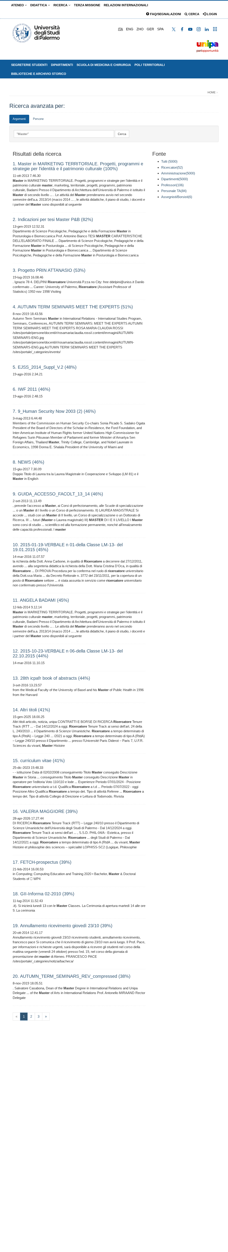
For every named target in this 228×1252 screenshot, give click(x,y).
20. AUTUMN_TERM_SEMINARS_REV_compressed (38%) (71, 976)
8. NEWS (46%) (28, 462)
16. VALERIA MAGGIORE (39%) (45, 811)
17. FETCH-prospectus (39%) (42, 862)
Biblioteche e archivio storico (38, 74)
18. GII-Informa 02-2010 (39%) (43, 893)
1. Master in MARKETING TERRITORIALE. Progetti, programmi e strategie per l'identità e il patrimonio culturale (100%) (78, 166)
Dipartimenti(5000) (174, 179)
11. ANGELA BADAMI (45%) (41, 600)
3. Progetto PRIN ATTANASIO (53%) (49, 270)
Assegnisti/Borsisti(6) (176, 197)
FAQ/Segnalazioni (165, 14)
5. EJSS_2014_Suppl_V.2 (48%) (45, 367)
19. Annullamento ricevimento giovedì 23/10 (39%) (62, 925)
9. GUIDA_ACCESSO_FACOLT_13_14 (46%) (58, 493)
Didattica (39, 5)
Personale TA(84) (174, 191)
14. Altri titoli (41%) (31, 709)
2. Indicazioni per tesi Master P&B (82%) (53, 219)
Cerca (193, 14)
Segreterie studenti (29, 65)
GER (150, 29)
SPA (160, 29)
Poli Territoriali (149, 65)
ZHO (140, 29)
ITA (120, 29)
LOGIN (211, 14)
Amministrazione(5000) (178, 173)
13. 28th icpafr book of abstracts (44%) (51, 678)
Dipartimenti (62, 65)
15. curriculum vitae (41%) (39, 760)
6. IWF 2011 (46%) (31, 389)
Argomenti (19, 119)
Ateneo (18, 5)
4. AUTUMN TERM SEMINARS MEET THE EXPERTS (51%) (73, 306)
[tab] (19, 119)
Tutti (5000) (169, 161)
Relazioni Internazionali (126, 5)
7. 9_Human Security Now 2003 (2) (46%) (54, 411)
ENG (129, 29)
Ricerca (60, 5)
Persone (38, 119)
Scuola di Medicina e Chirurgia (104, 65)
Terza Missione (87, 5)
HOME (212, 92)
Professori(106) (172, 185)
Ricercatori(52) (172, 167)
